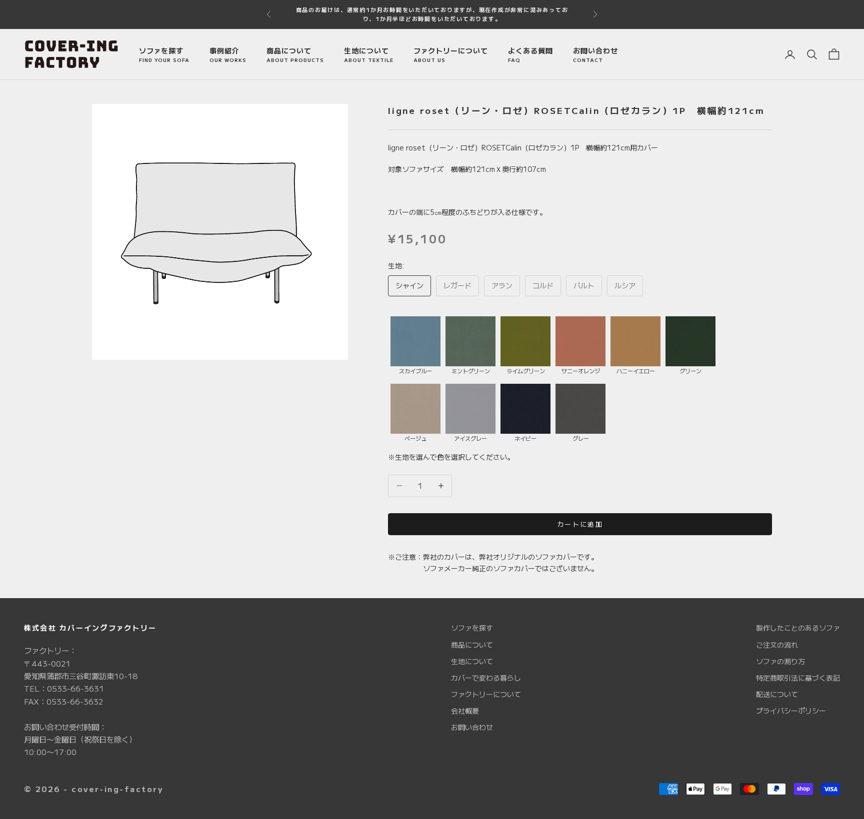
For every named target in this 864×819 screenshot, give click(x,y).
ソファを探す (164, 54)
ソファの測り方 (780, 661)
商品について (295, 54)
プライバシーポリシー (791, 711)
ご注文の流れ (777, 645)
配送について (777, 694)
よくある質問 (530, 54)
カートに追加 (580, 524)
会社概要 (465, 711)
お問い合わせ (595, 54)
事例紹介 (228, 54)
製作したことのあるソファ (798, 628)
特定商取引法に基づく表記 (798, 678)
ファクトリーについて (451, 54)
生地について (369, 54)
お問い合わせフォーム (486, 10)
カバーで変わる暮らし (486, 678)
